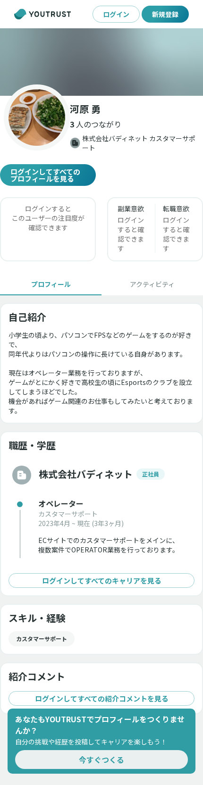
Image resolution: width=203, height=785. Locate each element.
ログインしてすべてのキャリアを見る (101, 580)
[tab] (51, 284)
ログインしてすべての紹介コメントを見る (102, 698)
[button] (101, 62)
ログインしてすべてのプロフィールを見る (45, 175)
